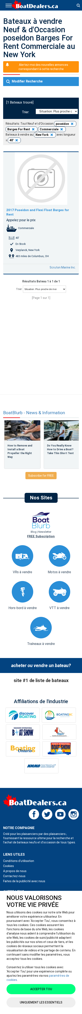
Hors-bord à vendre (22, 608)
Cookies (8, 866)
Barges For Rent (19, 129)
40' (11, 140)
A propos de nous (14, 871)
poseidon (63, 123)
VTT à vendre (59, 608)
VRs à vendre (22, 572)
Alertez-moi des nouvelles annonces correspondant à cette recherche (43, 67)
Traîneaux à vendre (41, 644)
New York (42, 134)
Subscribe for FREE (41, 475)
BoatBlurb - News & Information (34, 412)
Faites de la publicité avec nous (24, 881)
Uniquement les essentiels (41, 1002)
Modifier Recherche (27, 81)
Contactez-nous (14, 876)
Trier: (26, 112)
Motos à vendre (59, 572)
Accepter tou (41, 989)
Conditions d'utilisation (18, 861)
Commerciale (49, 129)
